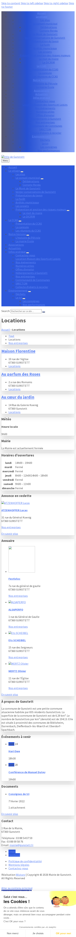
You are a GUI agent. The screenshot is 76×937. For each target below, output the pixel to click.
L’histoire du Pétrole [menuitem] (45, 83)
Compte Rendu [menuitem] (49, 30)
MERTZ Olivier (17, 671)
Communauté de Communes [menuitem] (45, 126)
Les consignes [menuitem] (48, 147)
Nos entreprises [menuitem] (45, 122)
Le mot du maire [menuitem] (49, 59)
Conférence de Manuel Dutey (26, 772)
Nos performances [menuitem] (48, 150)
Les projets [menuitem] (45, 52)
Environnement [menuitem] (41, 136)
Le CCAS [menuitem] (41, 66)
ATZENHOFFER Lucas (14, 510)
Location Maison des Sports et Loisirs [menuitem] (45, 104)
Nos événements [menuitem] (45, 108)
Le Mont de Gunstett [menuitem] (45, 34)
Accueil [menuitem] (41, 13)
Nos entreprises (18, 343)
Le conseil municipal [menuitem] (45, 23)
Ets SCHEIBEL (17, 640)
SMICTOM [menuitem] (45, 129)
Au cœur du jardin (17, 397)
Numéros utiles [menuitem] (45, 111)
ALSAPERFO (15, 609)
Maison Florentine (18, 351)
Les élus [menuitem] (45, 20)
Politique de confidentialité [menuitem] (25, 861)
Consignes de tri (18, 794)
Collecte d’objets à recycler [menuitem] (45, 133)
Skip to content (10, 3)
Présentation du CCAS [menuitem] (45, 69)
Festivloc (14, 578)
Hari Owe (14, 751)
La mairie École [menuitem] (45, 87)
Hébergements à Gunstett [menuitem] (45, 118)
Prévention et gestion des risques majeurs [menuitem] (45, 55)
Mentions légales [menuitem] (18, 865)
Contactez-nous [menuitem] (45, 101)
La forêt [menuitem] (45, 45)
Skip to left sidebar (32, 3)
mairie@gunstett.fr (21, 845)
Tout (11, 336)
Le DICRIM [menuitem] (48, 62)
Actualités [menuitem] (41, 94)
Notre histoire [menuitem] (41, 80)
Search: (5, 311)
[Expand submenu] (22, 171)
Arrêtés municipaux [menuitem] (45, 48)
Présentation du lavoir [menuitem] (45, 41)
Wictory (20, 874)
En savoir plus (9, 533)
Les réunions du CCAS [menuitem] (45, 76)
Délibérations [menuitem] (48, 27)
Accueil (5, 329)
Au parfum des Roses (20, 374)
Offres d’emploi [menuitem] (45, 115)
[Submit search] (43, 312)
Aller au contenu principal (17, 888)
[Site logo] (13, 157)
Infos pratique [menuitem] (41, 97)
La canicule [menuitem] (45, 73)
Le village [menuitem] (41, 16)
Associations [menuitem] (41, 90)
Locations (14, 366)
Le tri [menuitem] (45, 143)
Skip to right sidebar (56, 3)
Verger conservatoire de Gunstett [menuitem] (45, 37)
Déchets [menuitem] (45, 140)
